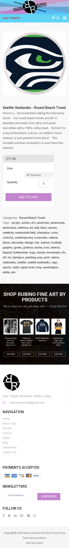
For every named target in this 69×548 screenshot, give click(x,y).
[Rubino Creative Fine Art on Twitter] (9, 515)
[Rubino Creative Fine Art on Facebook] (3, 515)
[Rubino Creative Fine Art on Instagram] (34, 515)
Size (10, 168)
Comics (7, 433)
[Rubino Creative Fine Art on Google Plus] (22, 515)
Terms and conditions (34, 537)
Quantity (12, 182)
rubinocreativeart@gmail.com (27, 402)
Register (15, 17)
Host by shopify (34, 542)
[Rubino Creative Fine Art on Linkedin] (15, 515)
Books (6, 437)
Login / (6, 17)
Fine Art (7, 428)
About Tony (9, 423)
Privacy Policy (58, 533)
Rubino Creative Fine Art (36, 533)
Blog (5, 442)
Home (6, 418)
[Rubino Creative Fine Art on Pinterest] (28, 515)
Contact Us (9, 452)
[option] (34, 63)
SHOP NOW (11, 354)
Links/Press (10, 447)
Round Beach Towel (32, 217)
